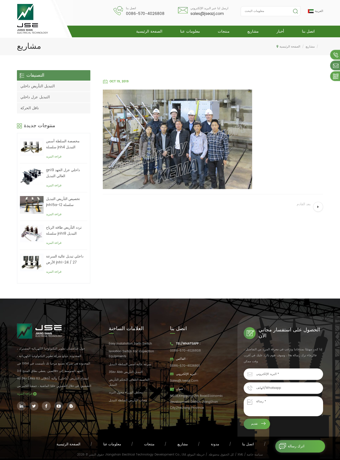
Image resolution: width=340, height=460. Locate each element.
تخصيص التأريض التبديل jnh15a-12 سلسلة (63, 202)
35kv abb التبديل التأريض (126, 372)
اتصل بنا (308, 31)
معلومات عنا (190, 31)
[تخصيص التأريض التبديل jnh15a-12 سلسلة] (32, 205)
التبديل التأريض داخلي (37, 86)
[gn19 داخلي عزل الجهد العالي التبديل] (32, 176)
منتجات (223, 31)
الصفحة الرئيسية (149, 31)
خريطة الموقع (196, 454)
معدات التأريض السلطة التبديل (128, 400)
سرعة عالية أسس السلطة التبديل (130, 364)
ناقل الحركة (29, 108)
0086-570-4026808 (145, 14)
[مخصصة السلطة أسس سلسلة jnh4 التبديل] (32, 147)
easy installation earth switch (130, 343)
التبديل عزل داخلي (35, 97)
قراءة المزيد (53, 156)
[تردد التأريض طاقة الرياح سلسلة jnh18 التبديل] (32, 233)
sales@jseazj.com (207, 14)
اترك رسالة (296, 446)
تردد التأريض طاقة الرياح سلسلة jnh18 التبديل (64, 230)
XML (240, 454)
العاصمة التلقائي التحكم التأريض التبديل (129, 382)
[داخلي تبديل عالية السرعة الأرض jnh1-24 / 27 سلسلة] (32, 262)
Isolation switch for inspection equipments (131, 354)
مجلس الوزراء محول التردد (126, 392)
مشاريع (253, 31)
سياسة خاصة (255, 454)
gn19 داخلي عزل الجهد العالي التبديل (63, 173)
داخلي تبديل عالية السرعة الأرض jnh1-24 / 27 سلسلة (64, 259)
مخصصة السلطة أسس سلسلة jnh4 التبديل (63, 144)
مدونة (215, 444)
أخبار (280, 31)
